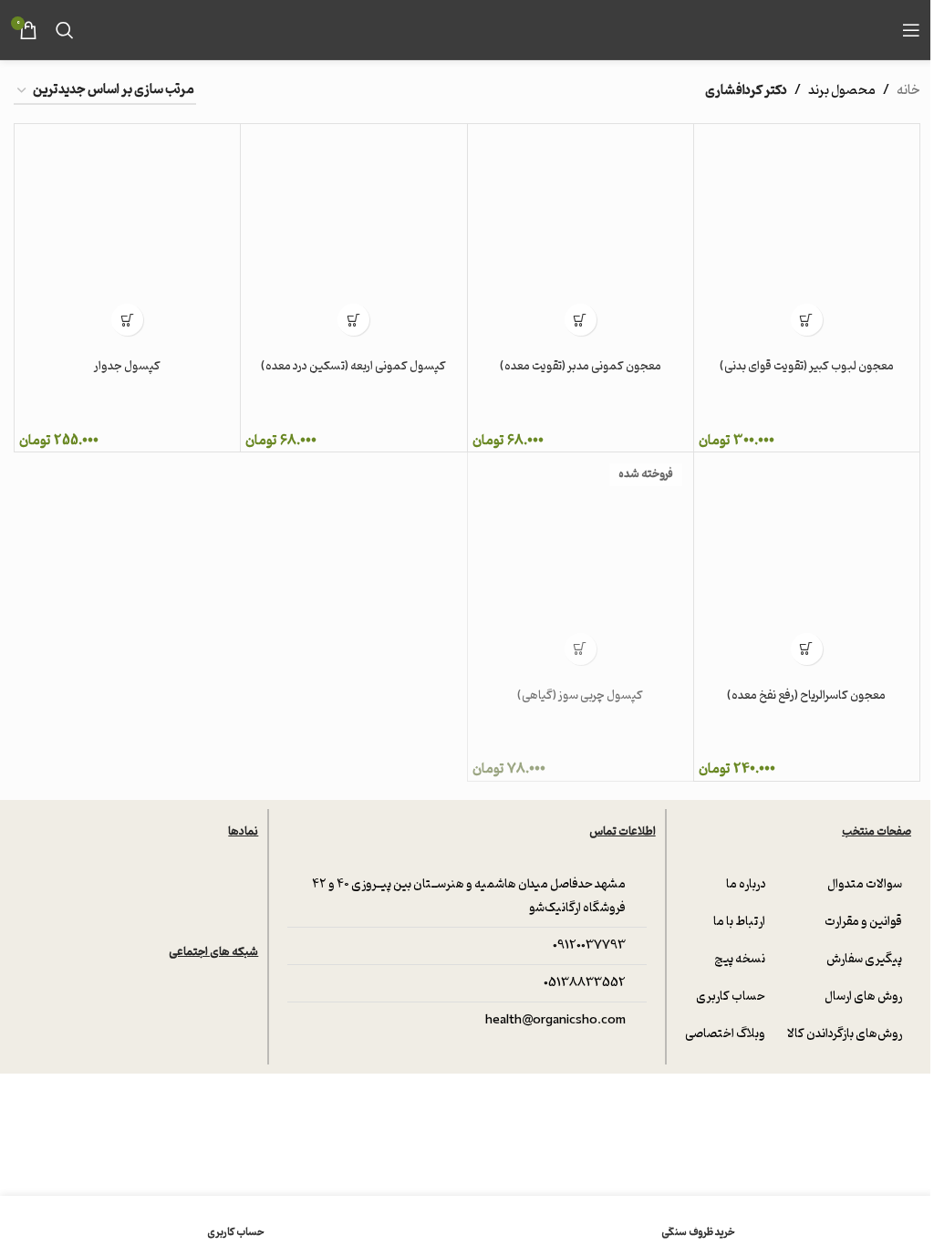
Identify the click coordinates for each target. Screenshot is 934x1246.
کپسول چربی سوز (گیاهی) (580, 695)
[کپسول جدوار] (127, 237)
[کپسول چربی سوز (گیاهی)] (580, 565)
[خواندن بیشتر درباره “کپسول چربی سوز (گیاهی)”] (581, 649)
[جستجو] (65, 30)
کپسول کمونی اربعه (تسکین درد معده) (353, 366)
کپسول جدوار (127, 366)
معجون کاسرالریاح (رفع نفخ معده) (806, 695)
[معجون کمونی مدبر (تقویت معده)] (580, 237)
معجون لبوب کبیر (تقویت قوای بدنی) (807, 366)
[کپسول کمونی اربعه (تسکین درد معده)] (353, 237)
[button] (807, 320)
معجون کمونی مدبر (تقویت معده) (580, 366)
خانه (908, 91)
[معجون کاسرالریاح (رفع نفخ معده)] (807, 565)
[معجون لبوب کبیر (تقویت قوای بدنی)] (807, 237)
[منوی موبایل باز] (911, 30)
